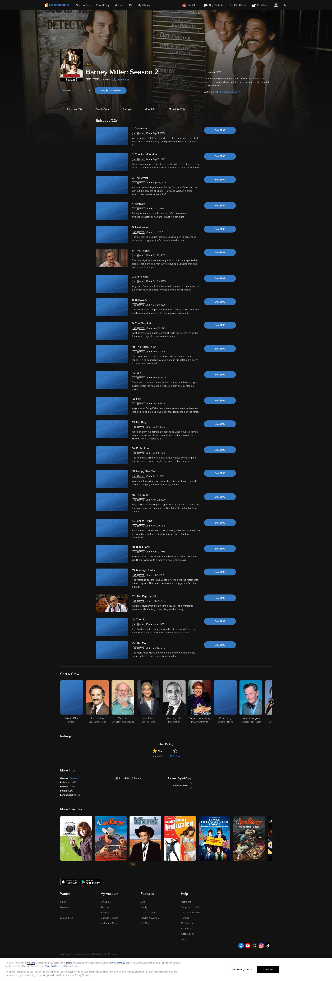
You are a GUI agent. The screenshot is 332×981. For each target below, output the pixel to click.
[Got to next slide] (271, 702)
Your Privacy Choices (242, 969)
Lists (143, 901)
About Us (186, 901)
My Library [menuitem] (144, 5)
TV (61, 912)
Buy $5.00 (114, 90)
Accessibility (187, 933)
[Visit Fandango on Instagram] (261, 946)
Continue (268, 969)
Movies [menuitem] (118, 5)
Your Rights (51, 966)
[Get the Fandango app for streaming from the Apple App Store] (69, 882)
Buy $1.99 (220, 130)
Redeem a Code (109, 923)
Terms (69, 962)
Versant (31, 962)
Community (158, 756)
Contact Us (187, 923)
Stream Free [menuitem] (83, 5)
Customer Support (190, 912)
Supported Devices (191, 907)
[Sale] (145, 838)
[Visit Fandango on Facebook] (241, 946)
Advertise (186, 928)
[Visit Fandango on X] (254, 946)
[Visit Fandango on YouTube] (248, 946)
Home (63, 901)
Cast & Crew (102, 109)
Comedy (74, 778)
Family (144, 907)
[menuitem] (237, 5)
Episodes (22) (74, 109)
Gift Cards (146, 923)
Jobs (183, 939)
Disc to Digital (148, 912)
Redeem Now (180, 785)
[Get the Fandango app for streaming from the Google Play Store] (90, 882)
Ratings (127, 109)
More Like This (177, 109)
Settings (105, 912)
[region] (166, 969)
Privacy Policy (118, 962)
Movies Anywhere (150, 917)
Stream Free (66, 917)
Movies (64, 907)
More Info (150, 109)
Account (105, 907)
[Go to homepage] (57, 5)
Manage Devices (109, 917)
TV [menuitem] (130, 5)
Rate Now (175, 756)
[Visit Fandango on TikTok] (268, 946)
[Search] (285, 5)
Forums (185, 917)
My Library (106, 901)
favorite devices (228, 91)
